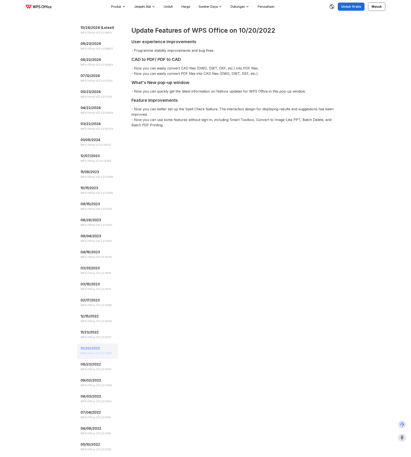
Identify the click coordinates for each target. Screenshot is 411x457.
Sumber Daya (208, 6)
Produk (116, 6)
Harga (186, 6)
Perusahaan (266, 6)
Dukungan (238, 6)
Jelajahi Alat (142, 6)
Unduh (168, 6)
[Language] (331, 6)
